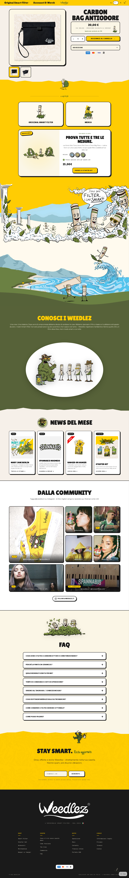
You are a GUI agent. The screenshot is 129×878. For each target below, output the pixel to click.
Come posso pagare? (35, 717)
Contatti (75, 845)
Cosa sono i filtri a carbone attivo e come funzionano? (51, 656)
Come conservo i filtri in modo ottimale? (45, 708)
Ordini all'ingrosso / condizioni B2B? (43, 691)
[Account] (120, 2)
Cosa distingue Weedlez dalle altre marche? (46, 699)
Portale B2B (76, 852)
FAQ (41, 854)
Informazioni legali (104, 838)
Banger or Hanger (24, 852)
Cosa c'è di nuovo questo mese (49, 839)
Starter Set (22, 842)
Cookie (99, 849)
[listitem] (22, 452)
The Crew (43, 847)
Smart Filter (23, 838)
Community (43, 850)
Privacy (99, 842)
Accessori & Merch (44, 2)
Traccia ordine (77, 849)
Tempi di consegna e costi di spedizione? (44, 682)
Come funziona (45, 843)
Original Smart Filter (16, 2)
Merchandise (22, 849)
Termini (99, 845)
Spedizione (76, 838)
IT (115, 2)
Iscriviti (76, 774)
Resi (73, 842)
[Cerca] (111, 2)
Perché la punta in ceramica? (39, 665)
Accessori (21, 845)
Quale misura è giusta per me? (39, 673)
